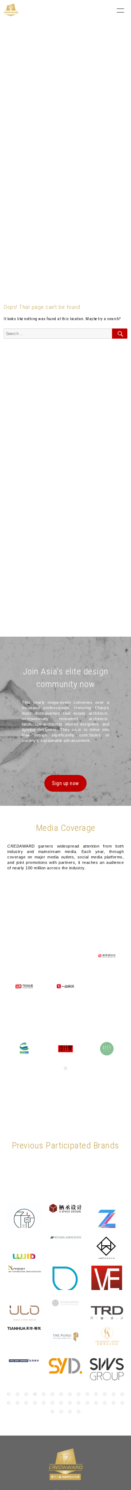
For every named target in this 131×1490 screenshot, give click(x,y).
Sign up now (65, 783)
